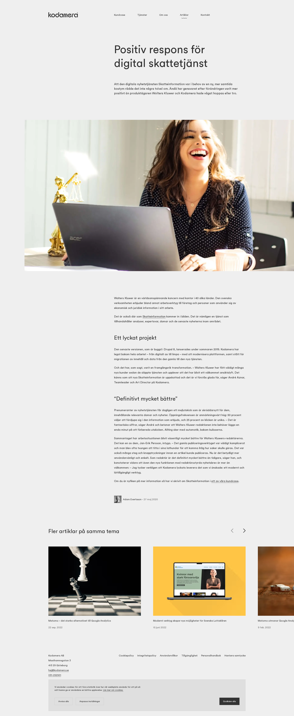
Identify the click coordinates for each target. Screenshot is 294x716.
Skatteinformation (154, 316)
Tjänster (142, 14)
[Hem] (63, 14)
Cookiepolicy (126, 655)
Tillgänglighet (189, 655)
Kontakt (205, 14)
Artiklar (184, 14)
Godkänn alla (229, 701)
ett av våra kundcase (224, 480)
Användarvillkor (169, 655)
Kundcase (119, 14)
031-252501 (54, 675)
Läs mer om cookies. (113, 690)
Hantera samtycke (235, 655)
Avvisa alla (63, 701)
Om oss (163, 14)
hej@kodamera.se (58, 670)
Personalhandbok (211, 655)
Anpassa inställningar (89, 701)
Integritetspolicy (146, 655)
